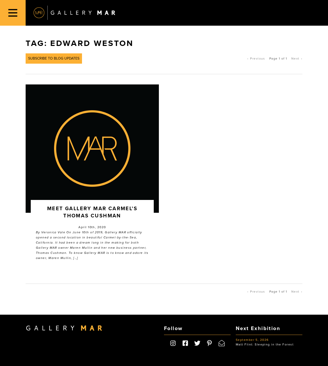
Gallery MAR (74, 13)
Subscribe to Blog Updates (53, 58)
